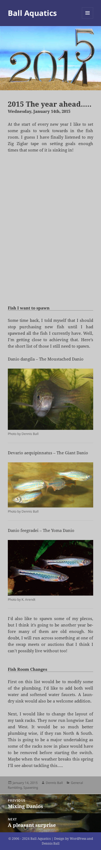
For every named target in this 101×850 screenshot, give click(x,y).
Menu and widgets (87, 18)
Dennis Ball (54, 782)
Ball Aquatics (32, 13)
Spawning (30, 787)
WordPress (78, 838)
